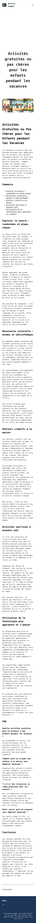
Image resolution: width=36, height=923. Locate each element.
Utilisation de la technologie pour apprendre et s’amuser (18, 212)
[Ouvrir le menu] (32, 5)
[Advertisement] (18, 29)
